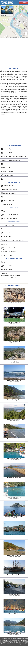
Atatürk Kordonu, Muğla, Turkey (14, 438)
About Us (10, 638)
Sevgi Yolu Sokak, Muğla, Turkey (14, 341)
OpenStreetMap (25, 37)
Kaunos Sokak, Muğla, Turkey (14, 302)
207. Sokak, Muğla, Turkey (14, 613)
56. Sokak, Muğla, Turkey (14, 594)
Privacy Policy (21, 638)
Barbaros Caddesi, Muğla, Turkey (14, 536)
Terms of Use (15, 638)
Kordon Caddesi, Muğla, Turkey (14, 574)
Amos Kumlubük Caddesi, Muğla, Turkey (14, 516)
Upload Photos (24, 2)
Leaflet (7, 37)
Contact (26, 638)
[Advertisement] (14, 53)
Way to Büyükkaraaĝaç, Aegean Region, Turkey (14, 419)
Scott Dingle (15, 37)
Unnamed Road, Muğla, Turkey (14, 361)
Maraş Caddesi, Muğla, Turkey (14, 322)
